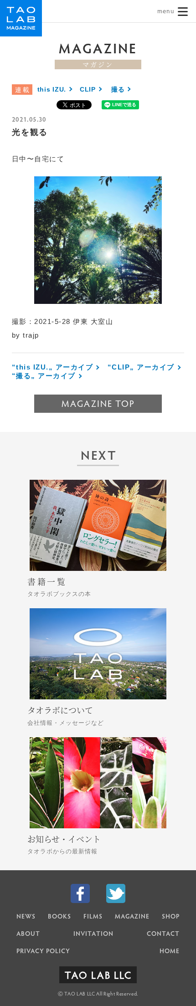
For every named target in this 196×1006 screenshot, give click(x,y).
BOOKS (59, 917)
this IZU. (51, 89)
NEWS (26, 917)
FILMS (93, 917)
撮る (117, 89)
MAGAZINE (132, 917)
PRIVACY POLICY (43, 952)
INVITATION (93, 934)
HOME (170, 952)
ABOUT (28, 934)
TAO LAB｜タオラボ (21, 18)
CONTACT (163, 934)
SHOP (171, 917)
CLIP (88, 89)
